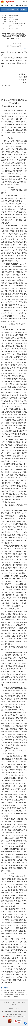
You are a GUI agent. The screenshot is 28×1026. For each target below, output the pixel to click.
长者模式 (23, 9)
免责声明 (11, 1008)
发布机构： (4, 19)
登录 (26, 1)
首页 (2, 5)
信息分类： (4, 17)
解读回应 (18, 5)
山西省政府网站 (6, 1002)
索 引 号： (4, 15)
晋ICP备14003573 (9, 1014)
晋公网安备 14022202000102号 (9, 1016)
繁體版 (24, 1)
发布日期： (4, 21)
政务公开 (12, 5)
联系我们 (17, 1008)
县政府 (6, 5)
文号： (3, 28)
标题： (3, 23)
